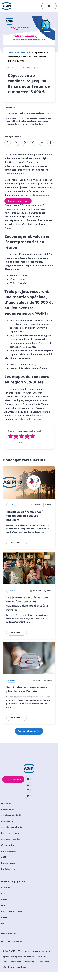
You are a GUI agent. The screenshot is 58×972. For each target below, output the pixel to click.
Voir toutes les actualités (29, 731)
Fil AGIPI (4, 905)
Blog (3, 893)
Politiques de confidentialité (23, 956)
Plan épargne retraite (10, 833)
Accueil (10, 52)
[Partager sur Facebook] (25, 143)
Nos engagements (9, 851)
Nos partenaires (8, 863)
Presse (4, 917)
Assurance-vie (7, 821)
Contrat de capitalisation (12, 827)
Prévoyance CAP (8, 809)
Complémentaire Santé (11, 815)
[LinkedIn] (28, 784)
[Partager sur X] (16, 143)
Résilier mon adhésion (17, 967)
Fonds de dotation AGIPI (11, 941)
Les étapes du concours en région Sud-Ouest (24, 124)
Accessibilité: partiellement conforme (27, 961)
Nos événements (8, 869)
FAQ (3, 923)
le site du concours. (31, 419)
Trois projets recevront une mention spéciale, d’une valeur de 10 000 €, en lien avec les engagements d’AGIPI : (27, 119)
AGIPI (3, 857)
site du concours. (40, 195)
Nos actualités (24, 52)
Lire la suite (15, 543)
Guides (4, 899)
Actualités (11, 68)
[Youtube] (28, 778)
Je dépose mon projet (18, 201)
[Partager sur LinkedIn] (7, 143)
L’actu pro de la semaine (11, 911)
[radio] (10, 437)
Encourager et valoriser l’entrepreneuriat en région (27, 113)
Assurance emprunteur (11, 839)
